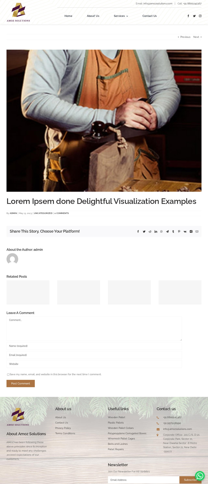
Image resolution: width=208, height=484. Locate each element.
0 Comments (61, 213)
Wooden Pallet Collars (121, 428)
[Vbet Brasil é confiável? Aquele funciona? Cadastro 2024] (129, 292)
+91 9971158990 (172, 423)
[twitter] (194, 16)
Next (196, 37)
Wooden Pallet (116, 417)
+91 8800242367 (192, 3)
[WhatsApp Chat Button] (200, 476)
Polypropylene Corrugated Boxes (127, 433)
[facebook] (188, 16)
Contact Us (61, 422)
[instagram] (200, 16)
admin (13, 213)
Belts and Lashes (118, 443)
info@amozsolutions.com (157, 3)
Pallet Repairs (116, 449)
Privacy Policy (63, 428)
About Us (60, 417)
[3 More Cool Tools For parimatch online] (27, 292)
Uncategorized (43, 213)
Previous (185, 37)
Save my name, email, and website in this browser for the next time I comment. (55, 374)
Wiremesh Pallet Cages (121, 438)
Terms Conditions (65, 433)
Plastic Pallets (116, 422)
